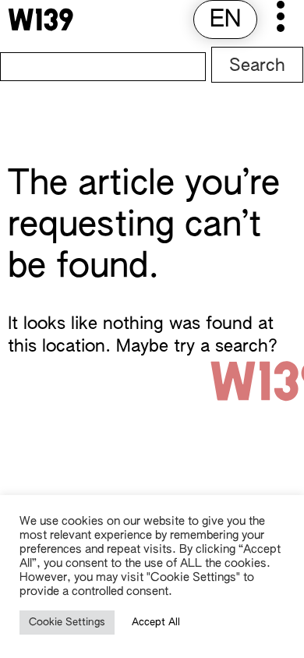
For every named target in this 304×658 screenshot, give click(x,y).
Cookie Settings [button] (67, 622)
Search (257, 66)
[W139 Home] (40, 19)
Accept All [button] (156, 622)
